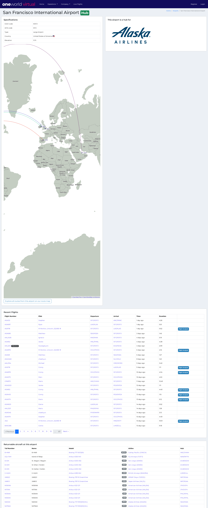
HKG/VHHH (94, 381)
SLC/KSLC (117, 359)
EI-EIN (7, 469)
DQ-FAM (8, 457)
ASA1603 (8, 404)
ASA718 (7, 329)
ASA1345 (8, 413)
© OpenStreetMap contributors (91, 297)
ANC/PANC (118, 320)
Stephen (41, 320)
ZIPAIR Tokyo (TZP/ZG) (136, 477)
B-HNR (7, 453)
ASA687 (8, 324)
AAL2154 (8, 363)
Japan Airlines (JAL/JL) (136, 481)
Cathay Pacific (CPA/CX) (137, 453)
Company (65, 4)
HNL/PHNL (94, 342)
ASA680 (8, 333)
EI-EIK (7, 461)
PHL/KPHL (184, 494)
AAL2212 (8, 346)
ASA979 (8, 377)
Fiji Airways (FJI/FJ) (135, 457)
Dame (40, 404)
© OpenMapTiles (77, 297)
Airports (175, 11)
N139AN (8, 494)
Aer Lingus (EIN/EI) (135, 461)
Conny (40, 367)
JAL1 (6, 421)
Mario (40, 381)
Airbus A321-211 (74, 485)
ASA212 (7, 320)
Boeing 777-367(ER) (76, 453)
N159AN (8, 498)
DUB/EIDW (184, 461)
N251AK (7, 502)
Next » (66, 431)
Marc (40, 377)
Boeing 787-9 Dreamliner (78, 481)
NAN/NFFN (184, 457)
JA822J (7, 477)
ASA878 (8, 350)
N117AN (7, 490)
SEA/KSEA (94, 333)
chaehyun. (42, 359)
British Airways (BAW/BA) (138, 473)
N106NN (8, 485)
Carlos (40, 426)
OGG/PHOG (94, 350)
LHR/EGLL (117, 426)
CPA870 (8, 381)
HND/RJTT (117, 421)
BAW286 (8, 426)
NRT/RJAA (184, 477)
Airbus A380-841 (75, 473)
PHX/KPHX (94, 408)
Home (41, 4)
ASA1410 (8, 394)
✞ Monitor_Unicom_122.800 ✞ (49, 329)
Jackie (40, 342)
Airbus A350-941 (75, 457)
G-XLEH (7, 473)
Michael (41, 363)
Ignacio (41, 338)
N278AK (8, 506)
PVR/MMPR (94, 413)
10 (51, 431)
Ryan (40, 324)
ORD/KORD (118, 363)
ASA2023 (8, 385)
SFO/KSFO (94, 320)
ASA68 (7, 355)
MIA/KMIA (94, 338)
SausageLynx (43, 346)
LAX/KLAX (94, 324)
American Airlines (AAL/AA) (138, 485)
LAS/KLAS (117, 329)
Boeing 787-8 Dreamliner (78, 477)
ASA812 (7, 342)
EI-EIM (7, 465)
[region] (52, 171)
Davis (40, 399)
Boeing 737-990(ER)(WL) (78, 502)
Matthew (41, 333)
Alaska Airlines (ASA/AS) (137, 502)
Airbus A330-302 (75, 461)
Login (203, 4)
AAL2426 (8, 338)
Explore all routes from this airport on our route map (27, 301)
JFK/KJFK (184, 485)
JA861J (7, 481)
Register (194, 4)
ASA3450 (8, 359)
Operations (52, 4)
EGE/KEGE (117, 346)
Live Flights (78, 4)
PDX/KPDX (118, 385)
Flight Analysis (183, 329)
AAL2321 (8, 408)
